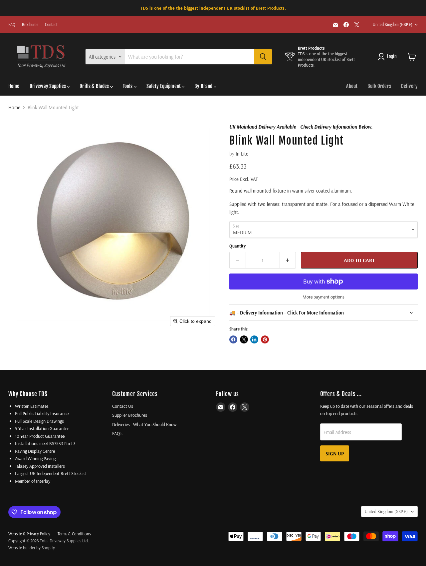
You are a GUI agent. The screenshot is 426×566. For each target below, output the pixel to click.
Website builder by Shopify (31, 547)
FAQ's (117, 433)
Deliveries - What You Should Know (144, 424)
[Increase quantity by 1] (288, 260)
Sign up (334, 453)
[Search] (263, 56)
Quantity (237, 246)
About (351, 86)
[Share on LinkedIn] (254, 339)
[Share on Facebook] (233, 339)
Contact (51, 24)
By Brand (203, 86)
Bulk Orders (379, 86)
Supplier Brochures (129, 415)
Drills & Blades (95, 86)
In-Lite (242, 154)
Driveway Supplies (48, 86)
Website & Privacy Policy (29, 533)
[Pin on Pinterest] (265, 339)
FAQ (11, 24)
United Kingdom (392, 24)
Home (14, 86)
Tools (128, 86)
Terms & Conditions (74, 533)
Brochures (30, 24)
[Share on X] (244, 339)
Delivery (409, 86)
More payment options (323, 296)
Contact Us (122, 406)
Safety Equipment (164, 86)
